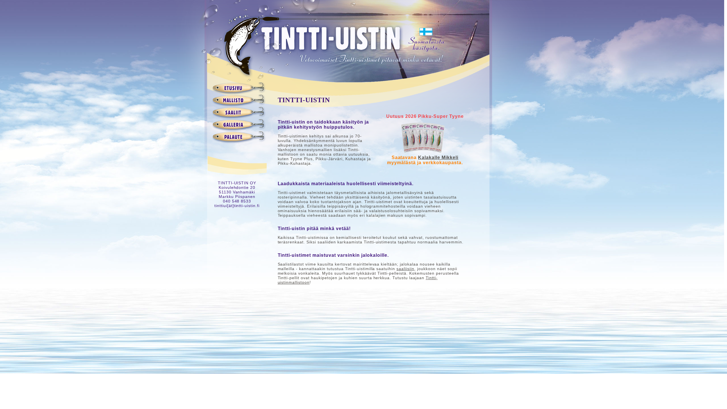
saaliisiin (405, 268)
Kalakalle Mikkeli (438, 157)
